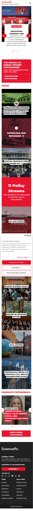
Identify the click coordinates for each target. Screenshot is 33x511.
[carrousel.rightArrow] (30, 410)
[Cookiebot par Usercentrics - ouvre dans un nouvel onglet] (24, 236)
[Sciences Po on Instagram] (13, 476)
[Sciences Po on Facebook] (9, 476)
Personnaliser (15, 267)
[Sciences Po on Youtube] (19, 476)
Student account (21, 482)
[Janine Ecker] (16, 396)
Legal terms (5, 492)
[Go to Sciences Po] (10, 450)
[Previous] (4, 36)
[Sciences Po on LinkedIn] (3, 476)
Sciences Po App (21, 498)
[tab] (13, 426)
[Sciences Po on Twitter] (6, 476)
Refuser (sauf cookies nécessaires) (16, 272)
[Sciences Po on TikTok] (16, 476)
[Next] (28, 36)
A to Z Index (5, 485)
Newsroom (5, 488)
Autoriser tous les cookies (16, 262)
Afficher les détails (22, 257)
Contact (4, 482)
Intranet (18, 488)
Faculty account (21, 485)
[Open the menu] (30, 3)
